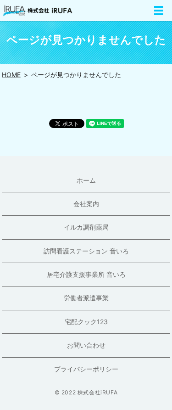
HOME (11, 75)
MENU (158, 10)
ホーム (86, 180)
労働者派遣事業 (86, 298)
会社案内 (86, 204)
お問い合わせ (86, 345)
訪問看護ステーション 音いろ (86, 251)
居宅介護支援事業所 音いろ (86, 274)
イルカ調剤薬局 (86, 227)
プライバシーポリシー (86, 369)
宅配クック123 (86, 322)
